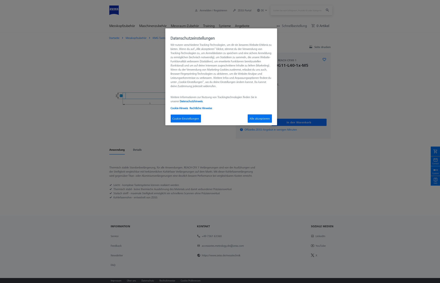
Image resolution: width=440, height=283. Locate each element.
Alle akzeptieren (260, 118)
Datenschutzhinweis (191, 101)
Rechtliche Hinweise (201, 108)
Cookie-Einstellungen (185, 118)
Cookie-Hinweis (179, 108)
